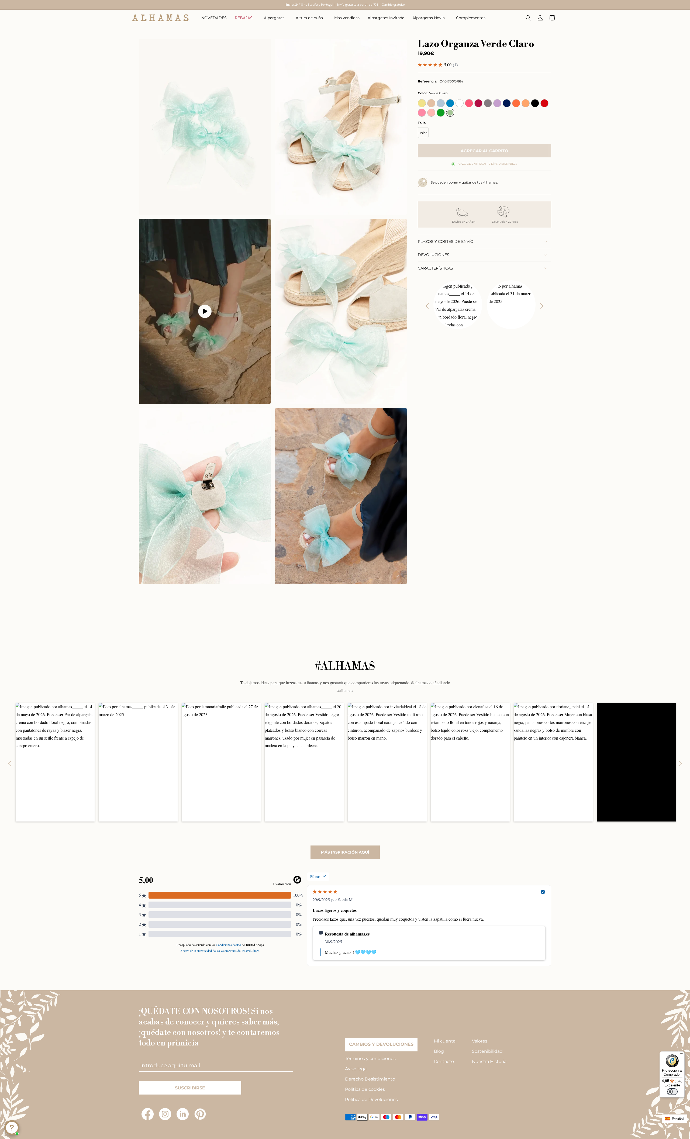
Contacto (444, 1061)
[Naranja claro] (526, 103)
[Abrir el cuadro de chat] (11, 1127)
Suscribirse (190, 1087)
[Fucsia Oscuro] (478, 103)
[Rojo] (544, 103)
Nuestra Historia (489, 1061)
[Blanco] (460, 103)
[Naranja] (516, 103)
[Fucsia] (469, 103)
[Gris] (488, 103)
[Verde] (441, 113)
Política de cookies (365, 1089)
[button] (245, 17)
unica (423, 133)
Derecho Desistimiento (370, 1079)
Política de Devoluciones (371, 1099)
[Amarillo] (422, 103)
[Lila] (497, 103)
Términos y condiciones (370, 1058)
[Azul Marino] (507, 103)
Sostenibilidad (487, 1051)
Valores (479, 1041)
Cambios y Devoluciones (381, 1044)
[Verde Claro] (450, 113)
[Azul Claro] (441, 103)
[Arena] (431, 103)
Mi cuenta (445, 1041)
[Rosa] (422, 113)
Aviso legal (356, 1068)
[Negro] (535, 103)
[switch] (672, 1091)
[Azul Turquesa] (450, 103)
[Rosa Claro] (431, 113)
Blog (439, 1051)
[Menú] (681, 1054)
